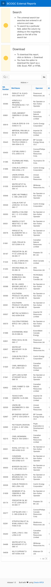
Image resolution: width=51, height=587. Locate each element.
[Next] (46, 558)
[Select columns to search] (5, 77)
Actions (23, 82)
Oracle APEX (39, 582)
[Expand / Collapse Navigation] (3, 3)
